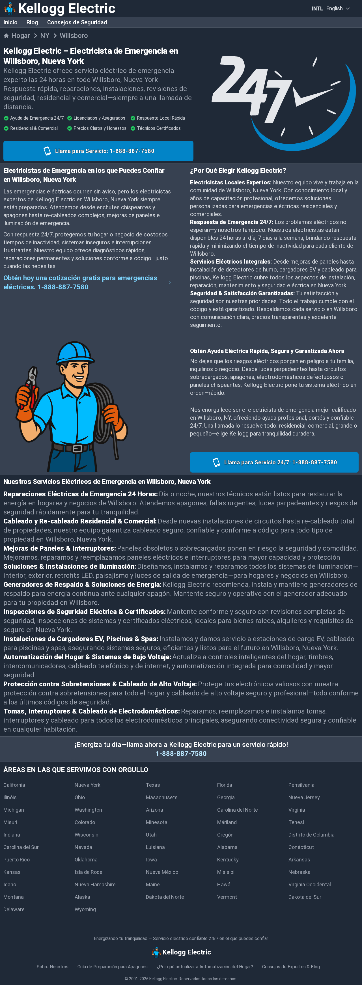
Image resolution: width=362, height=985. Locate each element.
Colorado (85, 822)
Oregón (225, 835)
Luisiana (155, 847)
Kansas (12, 872)
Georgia (226, 797)
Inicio (10, 22)
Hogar (20, 36)
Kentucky (228, 860)
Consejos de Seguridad (77, 22)
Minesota (156, 822)
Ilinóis (10, 797)
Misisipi (225, 872)
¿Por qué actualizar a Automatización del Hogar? (205, 966)
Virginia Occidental (309, 884)
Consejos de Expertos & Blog (291, 966)
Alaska (82, 897)
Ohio (80, 797)
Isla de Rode (88, 872)
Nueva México (162, 872)
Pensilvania (301, 785)
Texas (153, 785)
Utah (151, 835)
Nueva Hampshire (95, 884)
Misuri (10, 822)
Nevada (83, 847)
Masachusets (162, 797)
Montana (13, 897)
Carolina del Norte (237, 810)
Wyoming (85, 909)
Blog (32, 22)
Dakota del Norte (165, 897)
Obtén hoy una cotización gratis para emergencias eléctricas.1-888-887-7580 (80, 282)
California (14, 785)
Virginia (296, 810)
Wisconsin (86, 835)
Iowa (151, 860)
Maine (153, 884)
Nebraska (299, 872)
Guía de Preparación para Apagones (112, 966)
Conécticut (301, 847)
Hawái (224, 884)
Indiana (11, 835)
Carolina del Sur (21, 847)
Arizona (154, 810)
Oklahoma (86, 860)
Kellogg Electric (163, 979)
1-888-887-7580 (181, 754)
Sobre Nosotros (52, 966)
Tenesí (296, 822)
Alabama (227, 847)
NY (44, 36)
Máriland (227, 822)
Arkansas (299, 860)
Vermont (227, 897)
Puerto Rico (16, 860)
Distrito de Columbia (311, 835)
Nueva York (87, 785)
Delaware (14, 909)
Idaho (9, 884)
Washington (88, 810)
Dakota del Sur (304, 897)
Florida (224, 785)
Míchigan (13, 810)
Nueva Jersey (304, 797)
